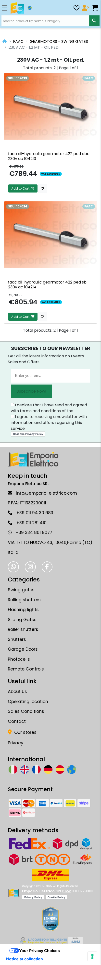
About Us (17, 691)
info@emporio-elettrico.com (46, 493)
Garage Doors (23, 649)
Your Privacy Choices (39, 950)
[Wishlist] (76, 8)
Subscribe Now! (31, 391)
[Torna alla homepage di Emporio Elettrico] (13, 893)
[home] (4, 41)
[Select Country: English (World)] (29, 8)
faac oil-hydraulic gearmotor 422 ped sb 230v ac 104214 (47, 284)
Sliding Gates (22, 620)
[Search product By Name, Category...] (94, 20)
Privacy (15, 743)
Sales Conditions (26, 711)
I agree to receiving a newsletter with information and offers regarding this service (49, 422)
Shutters (17, 639)
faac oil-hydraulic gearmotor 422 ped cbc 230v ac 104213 (48, 156)
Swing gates (21, 590)
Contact (17, 721)
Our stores (25, 732)
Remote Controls (26, 669)
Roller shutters (23, 629)
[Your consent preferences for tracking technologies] (92, 956)
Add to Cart (21, 188)
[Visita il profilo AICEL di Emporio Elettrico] (50, 940)
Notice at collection (24, 958)
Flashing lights (23, 610)
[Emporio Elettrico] (17, 8)
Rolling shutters (24, 600)
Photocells (19, 659)
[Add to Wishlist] (42, 188)
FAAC (18, 41)
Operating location (28, 701)
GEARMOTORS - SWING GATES (59, 41)
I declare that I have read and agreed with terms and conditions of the (49, 408)
